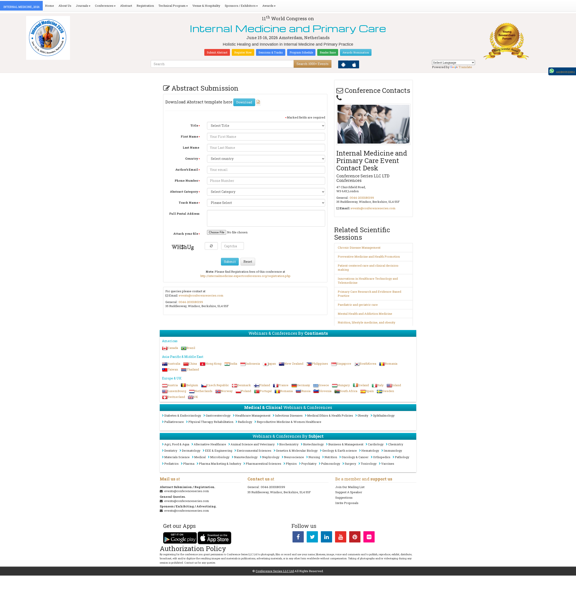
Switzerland (176, 397)
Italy (380, 385)
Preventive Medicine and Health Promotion (369, 256)
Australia (174, 363)
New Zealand (293, 363)
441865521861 (565, 72)
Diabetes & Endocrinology (182, 415)
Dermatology (191, 450)
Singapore (344, 363)
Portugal (266, 391)
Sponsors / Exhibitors (240, 6)
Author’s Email (186, 169)
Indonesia (253, 363)
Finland (264, 385)
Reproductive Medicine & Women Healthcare (289, 422)
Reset (247, 261)
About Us (64, 6)
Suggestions (344, 497)
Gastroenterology (218, 415)
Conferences (104, 6)
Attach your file (185, 234)
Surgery (350, 464)
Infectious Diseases (289, 415)
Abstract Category (184, 192)
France (283, 385)
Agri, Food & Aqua (176, 444)
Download (244, 102)
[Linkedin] (326, 538)
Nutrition (330, 457)
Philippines (320, 363)
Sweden (388, 391)
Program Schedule (301, 52)
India (233, 363)
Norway (227, 391)
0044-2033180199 (191, 302)
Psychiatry (309, 464)
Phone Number (186, 181)
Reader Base (328, 52)
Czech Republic (218, 385)
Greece (324, 385)
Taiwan (173, 369)
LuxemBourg (177, 391)
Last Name (191, 147)
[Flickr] (369, 538)
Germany (303, 385)
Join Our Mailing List (349, 487)
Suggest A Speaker (348, 492)
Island (396, 385)
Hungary (344, 385)
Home (49, 6)
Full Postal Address (184, 214)
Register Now (243, 52)
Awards (267, 6)
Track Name (188, 203)
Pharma (188, 464)
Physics (291, 464)
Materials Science (177, 457)
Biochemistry (289, 444)
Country (191, 158)
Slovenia (325, 391)
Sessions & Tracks (271, 52)
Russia (305, 391)
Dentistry (170, 450)
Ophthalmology (384, 415)
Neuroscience (294, 457)
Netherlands (203, 391)
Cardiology (376, 444)
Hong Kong (213, 363)
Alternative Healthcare (210, 444)
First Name (189, 136)
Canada (173, 348)
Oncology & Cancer (355, 457)
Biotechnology (313, 444)
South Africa (348, 391)
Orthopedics (381, 457)
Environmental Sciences (254, 450)
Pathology (402, 457)
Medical (200, 457)
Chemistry (395, 444)
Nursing (314, 457)
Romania (391, 363)
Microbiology (220, 457)
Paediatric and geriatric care (358, 305)
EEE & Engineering (218, 450)
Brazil (191, 348)
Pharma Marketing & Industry (220, 464)
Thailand (193, 369)
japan (272, 363)
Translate (465, 67)
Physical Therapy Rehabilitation (210, 422)
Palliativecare (174, 422)
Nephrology (270, 457)
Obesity (363, 415)
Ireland (363, 385)
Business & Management (345, 444)
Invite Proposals (346, 503)
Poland (246, 391)
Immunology (393, 450)
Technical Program (172, 6)
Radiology (245, 422)
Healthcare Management (252, 415)
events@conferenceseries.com (201, 295)
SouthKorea (368, 363)
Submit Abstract (217, 52)
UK (196, 397)
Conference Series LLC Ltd (275, 571)
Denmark (244, 385)
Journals (82, 6)
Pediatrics (171, 464)
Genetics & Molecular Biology (297, 450)
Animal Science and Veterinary (253, 444)
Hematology (370, 450)
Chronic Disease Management (359, 247)
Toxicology (369, 464)
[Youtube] (340, 538)
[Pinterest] (354, 538)
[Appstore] (354, 64)
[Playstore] (343, 64)
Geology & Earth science (339, 450)
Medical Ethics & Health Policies (330, 415)
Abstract (126, 6)
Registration (145, 6)
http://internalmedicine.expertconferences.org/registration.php (245, 276)
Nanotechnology (246, 457)
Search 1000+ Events (312, 64)
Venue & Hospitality (206, 6)
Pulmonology (330, 464)
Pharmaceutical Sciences (263, 464)
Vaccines (387, 464)
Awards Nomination (355, 52)
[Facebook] (298, 538)
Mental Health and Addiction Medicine (365, 314)
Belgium (192, 385)
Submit (230, 261)
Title (194, 125)
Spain (370, 391)
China (193, 363)
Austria (173, 385)
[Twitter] (312, 538)
